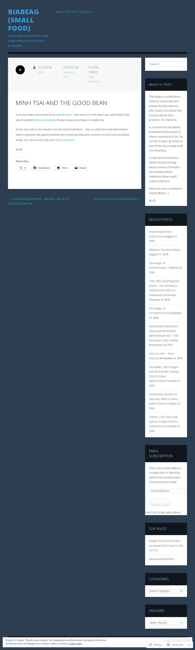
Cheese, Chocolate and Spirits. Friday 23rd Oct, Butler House (164, 421)
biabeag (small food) (23, 20)
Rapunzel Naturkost (161, 559)
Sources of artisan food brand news (117, 199)
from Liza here (64, 140)
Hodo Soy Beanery (44, 120)
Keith (40, 72)
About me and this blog (73, 12)
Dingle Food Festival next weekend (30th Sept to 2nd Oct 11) (166, 545)
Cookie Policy (75, 643)
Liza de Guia (63, 114)
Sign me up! (160, 501)
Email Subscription (161, 453)
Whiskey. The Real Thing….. (165, 250)
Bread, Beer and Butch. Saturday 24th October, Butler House (163, 399)
